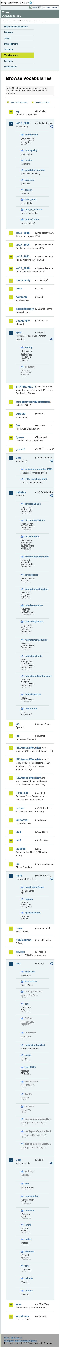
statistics (29, 1251)
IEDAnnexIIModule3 (25, 759)
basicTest (30, 971)
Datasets (8, 32)
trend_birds (30, 199)
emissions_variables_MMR (30, 469)
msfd (19, 875)
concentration (30, 1196)
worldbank (22, 1316)
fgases (20, 437)
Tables (7, 38)
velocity (29, 1278)
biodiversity (23, 280)
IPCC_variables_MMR (30, 479)
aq (17, 111)
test (18, 963)
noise (19, 928)
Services (8, 61)
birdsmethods (30, 536)
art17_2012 (23, 256)
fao (18, 425)
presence (29, 180)
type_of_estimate (30, 209)
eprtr (19, 332)
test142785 (30, 1067)
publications (24, 940)
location (29, 160)
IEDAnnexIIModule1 (25, 747)
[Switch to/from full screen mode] (40, 7)
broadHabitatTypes (30, 887)
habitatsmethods (30, 656)
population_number (30, 170)
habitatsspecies (30, 694)
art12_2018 (23, 232)
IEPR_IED (22, 793)
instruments (30, 708)
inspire (20, 808)
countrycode (30, 134)
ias (18, 724)
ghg (18, 457)
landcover (22, 820)
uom (19, 1159)
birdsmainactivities (30, 520)
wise (19, 1304)
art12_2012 (23, 123)
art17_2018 (23, 268)
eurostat (21, 413)
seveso (20, 951)
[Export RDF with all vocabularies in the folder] (51, 127)
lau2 (18, 840)
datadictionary (25, 308)
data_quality (30, 150)
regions (29, 899)
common (21, 297)
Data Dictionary (28, 21)
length (28, 1225)
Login (34, 7)
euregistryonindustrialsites (25, 401)
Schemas (9, 49)
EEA (18, 2)
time (27, 1266)
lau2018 (21, 848)
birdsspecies (30, 575)
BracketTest (30, 981)
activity (28, 347)
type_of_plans (30, 219)
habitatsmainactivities (30, 640)
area (27, 1183)
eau (27, 1004)
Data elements (11, 44)
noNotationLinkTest (30, 1045)
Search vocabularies (19, 102)
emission (29, 1210)
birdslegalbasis (30, 504)
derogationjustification (30, 589)
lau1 (18, 831)
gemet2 (20, 449)
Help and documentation (16, 26)
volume (29, 1290)
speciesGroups (30, 912)
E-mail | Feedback (13, 1337)
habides (21, 492)
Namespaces (10, 66)
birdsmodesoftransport (30, 556)
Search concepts (43, 102)
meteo (28, 1239)
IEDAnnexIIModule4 (25, 777)
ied (18, 735)
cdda (19, 288)
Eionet (17, 21)
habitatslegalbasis (30, 621)
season (28, 190)
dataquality (23, 320)
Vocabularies (11, 55)
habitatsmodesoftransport (30, 676)
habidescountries (30, 605)
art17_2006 (23, 244)
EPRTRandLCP (25, 386)
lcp (18, 864)
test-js (28, 1055)
